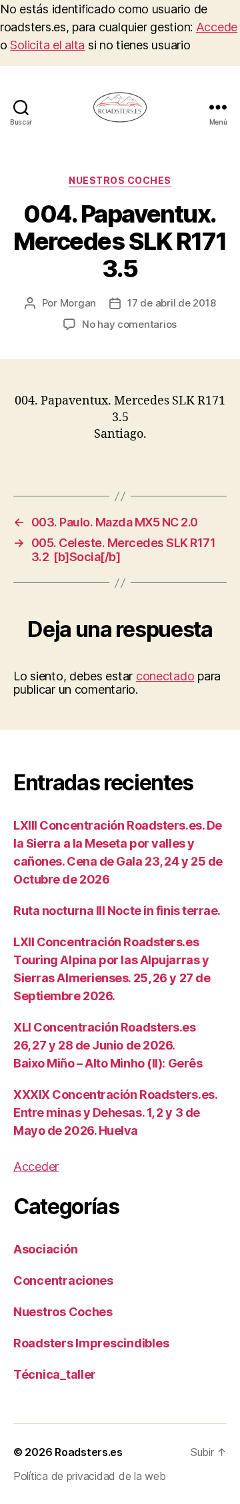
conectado (165, 676)
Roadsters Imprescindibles (91, 1343)
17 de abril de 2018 (171, 303)
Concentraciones (63, 1280)
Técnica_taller (54, 1374)
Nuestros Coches (120, 180)
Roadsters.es (89, 1452)
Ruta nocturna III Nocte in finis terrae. (117, 911)
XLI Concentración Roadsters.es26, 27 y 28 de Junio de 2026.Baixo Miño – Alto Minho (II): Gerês (107, 1045)
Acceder (36, 1166)
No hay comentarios (129, 324)
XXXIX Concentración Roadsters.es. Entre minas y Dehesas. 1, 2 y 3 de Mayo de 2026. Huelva (115, 1112)
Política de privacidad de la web (89, 1476)
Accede (216, 27)
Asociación (45, 1249)
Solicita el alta (47, 45)
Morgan (78, 303)
